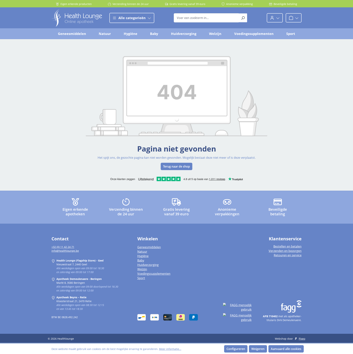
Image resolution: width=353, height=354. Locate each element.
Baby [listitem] (140, 260)
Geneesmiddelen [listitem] (149, 247)
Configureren (236, 349)
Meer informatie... (170, 349)
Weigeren (258, 349)
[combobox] (206, 17)
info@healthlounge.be (65, 250)
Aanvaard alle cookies (286, 349)
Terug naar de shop (176, 166)
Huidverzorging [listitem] (148, 265)
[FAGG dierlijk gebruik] (237, 317)
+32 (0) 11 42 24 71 (62, 247)
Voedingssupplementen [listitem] (153, 274)
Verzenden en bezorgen (285, 251)
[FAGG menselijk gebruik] (237, 307)
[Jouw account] (275, 17)
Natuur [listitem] (142, 252)
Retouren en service (288, 255)
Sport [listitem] (141, 278)
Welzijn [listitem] (142, 269)
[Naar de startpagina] (76, 18)
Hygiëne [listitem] (143, 256)
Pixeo (302, 338)
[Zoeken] (243, 17)
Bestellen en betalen (287, 246)
